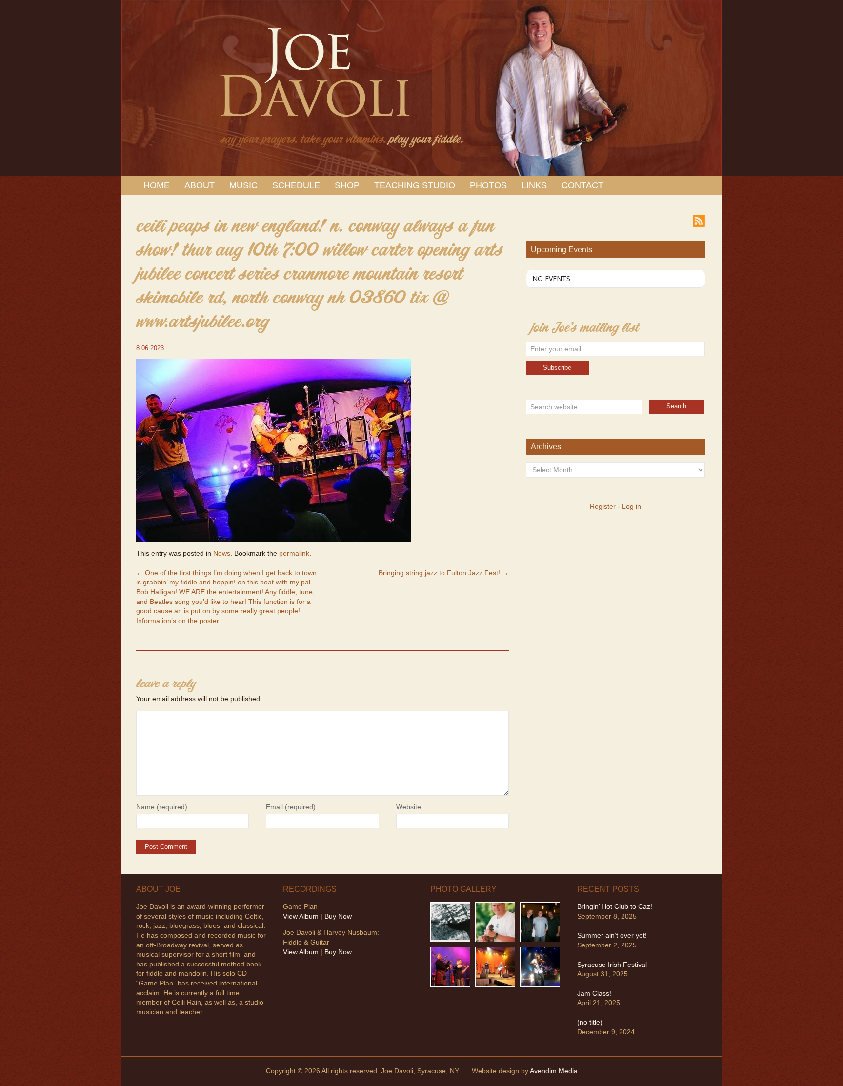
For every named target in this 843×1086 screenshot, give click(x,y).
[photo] (540, 966)
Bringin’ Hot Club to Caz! (614, 906)
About (199, 185)
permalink (294, 553)
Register (603, 506)
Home (156, 185)
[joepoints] (450, 921)
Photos (488, 185)
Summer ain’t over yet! (612, 935)
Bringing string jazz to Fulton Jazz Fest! (444, 573)
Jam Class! (594, 993)
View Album (301, 916)
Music (243, 185)
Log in (631, 506)
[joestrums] (495, 921)
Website (408, 807)
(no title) (589, 1022)
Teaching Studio (414, 185)
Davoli (313, 83)
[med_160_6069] (450, 966)
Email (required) (291, 807)
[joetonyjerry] (540, 921)
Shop (347, 185)
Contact (582, 185)
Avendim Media (554, 1071)
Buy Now (338, 916)
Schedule (296, 185)
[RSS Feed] (699, 220)
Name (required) (161, 807)
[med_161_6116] (495, 966)
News (221, 553)
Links (534, 185)
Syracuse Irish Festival (612, 964)
